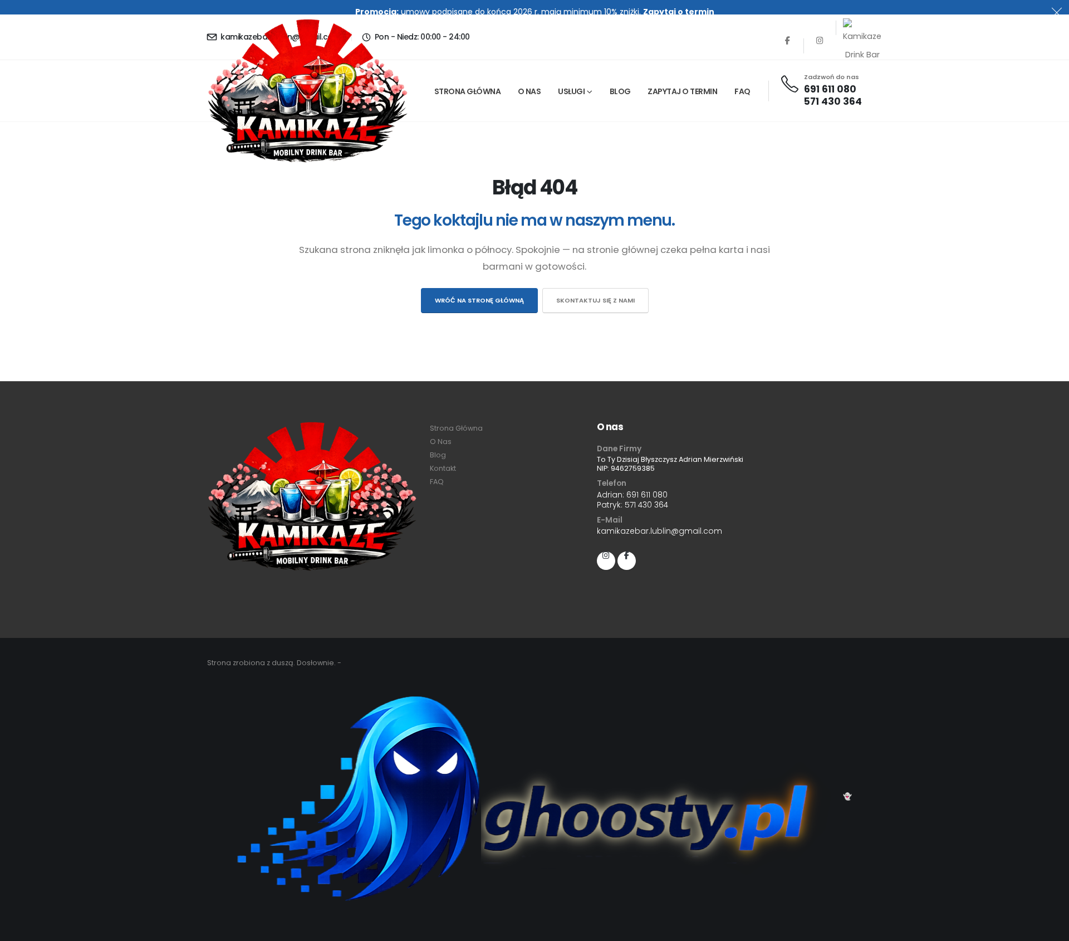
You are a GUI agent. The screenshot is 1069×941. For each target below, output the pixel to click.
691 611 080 (830, 89)
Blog (620, 91)
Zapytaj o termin (678, 11)
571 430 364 (833, 101)
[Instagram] (820, 46)
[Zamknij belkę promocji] (1056, 12)
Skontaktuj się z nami (595, 300)
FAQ (742, 91)
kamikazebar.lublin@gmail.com (659, 531)
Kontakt (443, 468)
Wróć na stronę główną (479, 300)
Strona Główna (467, 91)
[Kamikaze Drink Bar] (852, 27)
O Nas (529, 91)
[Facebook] (787, 46)
